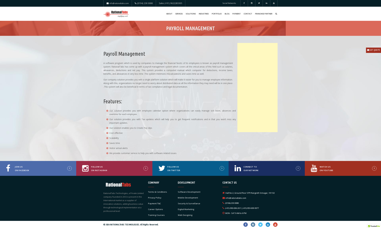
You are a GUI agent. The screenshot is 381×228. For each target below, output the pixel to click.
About (169, 13)
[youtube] (274, 3)
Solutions (191, 13)
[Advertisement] (257, 87)
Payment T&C (154, 203)
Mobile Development (188, 197)
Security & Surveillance (189, 203)
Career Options (155, 209)
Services (179, 13)
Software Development (189, 192)
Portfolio (217, 13)
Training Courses (156, 215)
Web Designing (185, 215)
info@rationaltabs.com (119, 3)
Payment (236, 13)
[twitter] (259, 3)
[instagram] (253, 224)
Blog (227, 13)
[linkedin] (266, 3)
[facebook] (244, 3)
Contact (248, 13)
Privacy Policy (154, 197)
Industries (204, 13)
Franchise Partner (263, 13)
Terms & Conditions (157, 192)
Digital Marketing (186, 209)
